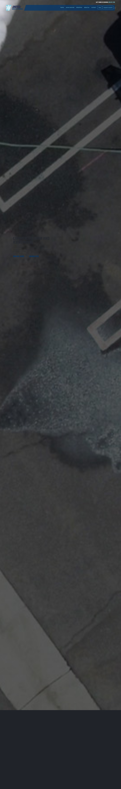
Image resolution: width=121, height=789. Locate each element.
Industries (79, 7)
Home (62, 7)
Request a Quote (107, 7)
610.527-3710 (112, 2)
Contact (93, 7)
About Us (86, 7)
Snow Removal (70, 7)
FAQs (100, 7)
